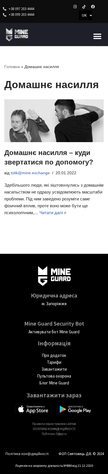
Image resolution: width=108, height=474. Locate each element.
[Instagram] (75, 6)
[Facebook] (92, 6)
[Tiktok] (84, 6)
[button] (97, 36)
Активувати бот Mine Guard (54, 331)
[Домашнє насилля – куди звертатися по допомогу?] (54, 120)
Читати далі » (52, 212)
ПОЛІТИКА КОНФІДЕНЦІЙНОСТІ (54, 429)
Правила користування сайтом (54, 424)
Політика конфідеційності (27, 453)
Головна (12, 66)
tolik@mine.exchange (30, 173)
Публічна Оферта (54, 434)
